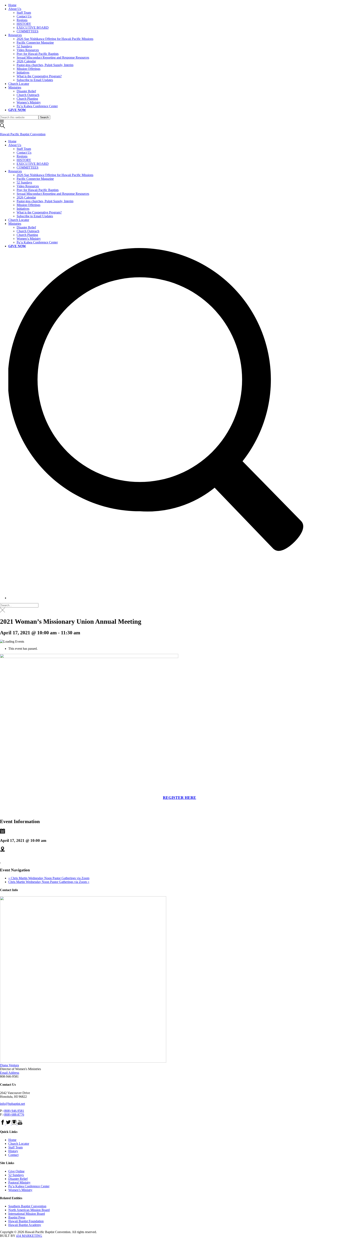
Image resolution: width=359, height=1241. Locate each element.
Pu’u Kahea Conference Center (37, 106)
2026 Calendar (26, 61)
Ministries (14, 87)
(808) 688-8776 (14, 1114)
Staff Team (24, 12)
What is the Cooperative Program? (39, 76)
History (13, 1151)
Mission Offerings (28, 68)
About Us (14, 9)
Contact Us (24, 16)
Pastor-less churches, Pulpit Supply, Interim (45, 65)
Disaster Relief (26, 91)
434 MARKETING (29, 1235)
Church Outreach (28, 95)
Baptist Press (16, 1217)
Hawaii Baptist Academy (24, 1225)
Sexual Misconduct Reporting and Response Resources (53, 57)
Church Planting (27, 98)
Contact (13, 1155)
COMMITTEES (27, 31)
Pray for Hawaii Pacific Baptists (38, 54)
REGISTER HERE (179, 797)
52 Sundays (24, 46)
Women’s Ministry (29, 102)
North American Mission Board (29, 1210)
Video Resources (28, 50)
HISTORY (24, 24)
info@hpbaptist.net (12, 1103)
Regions (22, 20)
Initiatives (23, 72)
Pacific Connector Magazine (35, 42)
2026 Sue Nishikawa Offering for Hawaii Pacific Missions (55, 39)
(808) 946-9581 (14, 1111)
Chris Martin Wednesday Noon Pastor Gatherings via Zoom (48, 878)
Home (12, 5)
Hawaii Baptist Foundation (26, 1221)
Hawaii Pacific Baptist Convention (22, 134)
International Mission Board (26, 1213)
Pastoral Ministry (19, 1182)
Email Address (9, 1072)
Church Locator (18, 83)
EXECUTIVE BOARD (33, 27)
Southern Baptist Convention (27, 1206)
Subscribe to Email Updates (35, 80)
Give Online (16, 1171)
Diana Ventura (9, 1065)
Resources (15, 35)
